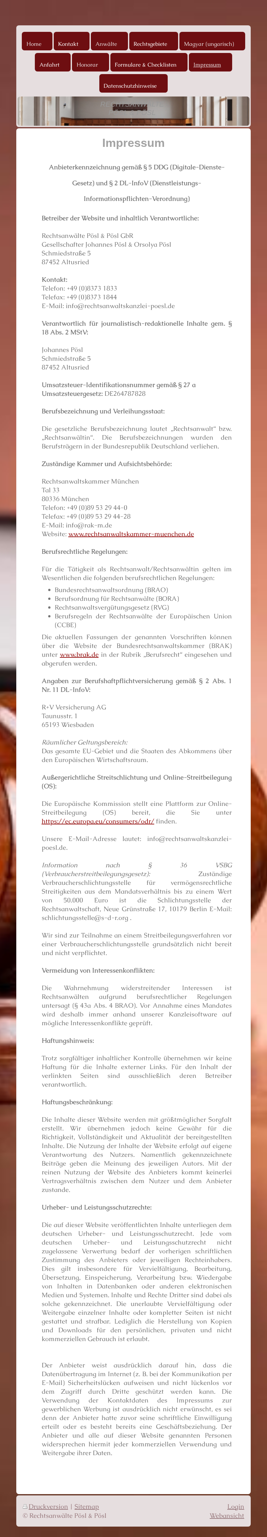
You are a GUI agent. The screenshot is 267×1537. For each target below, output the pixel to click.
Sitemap (87, 1506)
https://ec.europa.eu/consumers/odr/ (98, 821)
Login (235, 1506)
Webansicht (227, 1515)
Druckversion (48, 1506)
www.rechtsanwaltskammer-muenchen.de (131, 534)
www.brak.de (79, 654)
